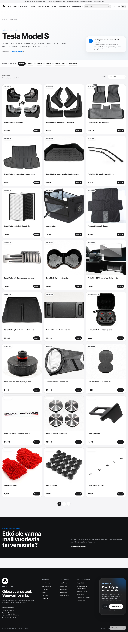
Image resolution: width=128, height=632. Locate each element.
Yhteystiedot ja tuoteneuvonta (82, 587)
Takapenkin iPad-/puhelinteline (58, 330)
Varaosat (54, 6)
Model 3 (30, 63)
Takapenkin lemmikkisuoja (98, 226)
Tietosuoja (103, 628)
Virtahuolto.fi (81, 601)
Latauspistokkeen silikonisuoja (99, 382)
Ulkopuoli (45, 595)
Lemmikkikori (51, 226)
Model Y (48, 63)
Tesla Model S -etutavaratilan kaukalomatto (62, 174)
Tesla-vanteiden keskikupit (56, 434)
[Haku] (109, 6)
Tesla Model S (64, 583)
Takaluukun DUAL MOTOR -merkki (17, 434)
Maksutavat (81, 594)
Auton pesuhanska (11, 485)
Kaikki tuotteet (46, 583)
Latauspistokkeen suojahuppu (57, 382)
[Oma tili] (115, 6)
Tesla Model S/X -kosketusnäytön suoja (103, 278)
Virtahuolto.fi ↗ (99, 1)
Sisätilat (44, 592)
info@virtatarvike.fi (8, 607)
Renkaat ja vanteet (43, 6)
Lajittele (104, 77)
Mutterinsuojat (51, 485)
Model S (21, 63)
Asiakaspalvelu (77, 6)
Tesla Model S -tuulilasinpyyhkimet (101, 174)
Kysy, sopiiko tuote (17, 51)
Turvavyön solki (94, 434)
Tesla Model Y (64, 592)
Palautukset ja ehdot (83, 597)
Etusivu (4, 19)
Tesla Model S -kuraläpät (13, 122)
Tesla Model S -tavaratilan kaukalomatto (19, 174)
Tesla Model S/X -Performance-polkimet (19, 278)
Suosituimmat (46, 586)
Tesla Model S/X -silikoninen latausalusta (19, 330)
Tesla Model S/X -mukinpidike (57, 278)
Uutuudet (45, 589)
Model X (39, 63)
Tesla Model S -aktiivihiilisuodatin (17, 226)
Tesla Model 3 (64, 586)
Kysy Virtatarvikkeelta (78, 546)
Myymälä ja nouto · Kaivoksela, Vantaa (79, 1)
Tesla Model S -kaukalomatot (99, 122)
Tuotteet (33, 6)
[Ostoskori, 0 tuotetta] (119, 6)
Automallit (24, 6)
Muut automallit (64, 595)
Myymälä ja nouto (64, 6)
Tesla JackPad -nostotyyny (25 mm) (17, 382)
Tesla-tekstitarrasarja (96, 485)
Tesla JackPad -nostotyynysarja (100, 330)
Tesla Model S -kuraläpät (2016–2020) (60, 122)
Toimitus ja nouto (82, 591)
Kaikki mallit (73, 63)
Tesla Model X (64, 589)
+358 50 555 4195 (8, 610)
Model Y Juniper (60, 63)
